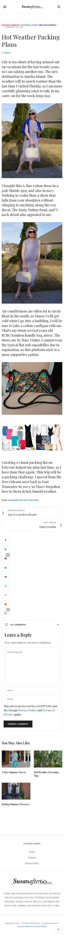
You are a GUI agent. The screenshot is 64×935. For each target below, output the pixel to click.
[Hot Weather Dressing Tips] (48, 759)
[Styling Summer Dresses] (16, 791)
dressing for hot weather (23, 500)
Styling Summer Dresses (15, 804)
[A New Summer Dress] (16, 759)
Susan (7, 53)
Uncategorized (47, 25)
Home (32, 851)
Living (34, 25)
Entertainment (11, 25)
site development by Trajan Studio (32, 926)
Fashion (25, 25)
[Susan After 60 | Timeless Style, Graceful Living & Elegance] (32, 6)
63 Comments (18, 624)
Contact (32, 857)
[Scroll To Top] (58, 929)
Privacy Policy (28, 710)
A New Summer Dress (14, 772)
